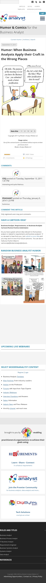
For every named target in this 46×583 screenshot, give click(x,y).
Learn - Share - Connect (23, 462)
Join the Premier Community (23, 487)
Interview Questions (34, 9)
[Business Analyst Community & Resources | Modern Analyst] (13, 18)
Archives (26, 39)
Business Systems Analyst (9, 548)
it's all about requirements (23, 465)
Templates (21, 9)
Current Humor (16, 39)
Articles (22, 6)
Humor (37, 6)
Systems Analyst (5, 551)
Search (33, 39)
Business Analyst (6, 535)
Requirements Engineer (8, 545)
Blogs (30, 6)
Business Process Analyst (8, 538)
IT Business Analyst (6, 542)
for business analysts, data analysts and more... (22, 490)
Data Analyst (4, 554)
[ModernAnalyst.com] (23, 478)
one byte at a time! (22, 515)
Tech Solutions (23, 512)
